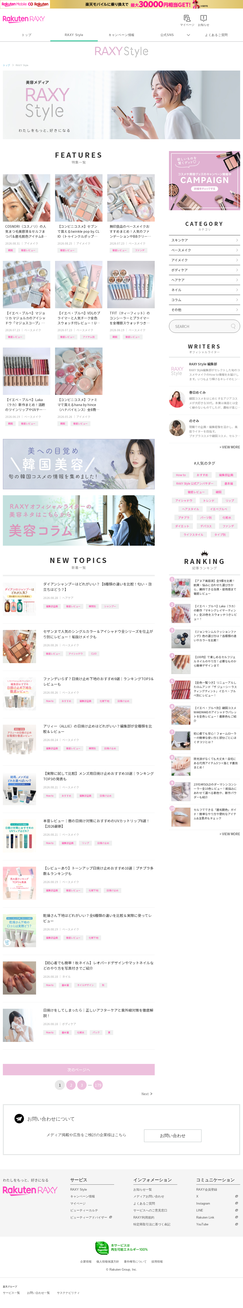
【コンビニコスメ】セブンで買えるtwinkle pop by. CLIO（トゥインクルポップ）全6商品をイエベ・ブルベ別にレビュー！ (78, 231)
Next (146, 1093)
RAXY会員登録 (206, 1189)
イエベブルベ (218, 509)
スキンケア (179, 240)
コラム (176, 299)
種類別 (92, 606)
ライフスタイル (193, 534)
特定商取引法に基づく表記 (151, 1224)
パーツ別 (206, 517)
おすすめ (66, 701)
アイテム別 (89, 337)
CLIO (94, 653)
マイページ (78, 1203)
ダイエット (182, 526)
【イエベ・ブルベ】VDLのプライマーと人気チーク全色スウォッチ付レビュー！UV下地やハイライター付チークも (78, 318)
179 (98, 1085)
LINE (199, 1210)
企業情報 (86, 1261)
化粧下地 (104, 701)
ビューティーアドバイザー (88, 1217)
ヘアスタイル (190, 509)
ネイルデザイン (85, 985)
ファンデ (140, 250)
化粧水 (80, 1032)
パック (96, 1032)
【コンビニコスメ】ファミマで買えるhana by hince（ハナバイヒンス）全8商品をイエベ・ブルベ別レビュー (78, 404)
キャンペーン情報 (121, 35)
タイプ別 (220, 534)
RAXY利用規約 (143, 1217)
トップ (26, 35)
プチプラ (183, 517)
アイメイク (31, 243)
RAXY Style (74, 35)
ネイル (66, 976)
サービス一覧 (11, 1293)
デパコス (206, 526)
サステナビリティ (68, 1293)
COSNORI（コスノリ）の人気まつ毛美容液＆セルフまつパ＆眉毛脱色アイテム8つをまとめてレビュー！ (26, 231)
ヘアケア (68, 598)
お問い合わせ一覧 (38, 1293)
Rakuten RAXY (24, 19)
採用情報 (157, 1261)
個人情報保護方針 (107, 1261)
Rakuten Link (205, 1217)
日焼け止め (123, 701)
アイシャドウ (76, 653)
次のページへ (78, 1069)
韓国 (10, 250)
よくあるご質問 (216, 35)
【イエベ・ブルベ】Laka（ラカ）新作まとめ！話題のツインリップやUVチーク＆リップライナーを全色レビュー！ (25, 404)
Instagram (203, 1203)
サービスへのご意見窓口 (150, 1210)
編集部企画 (52, 606)
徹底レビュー (28, 250)
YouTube (202, 1224)
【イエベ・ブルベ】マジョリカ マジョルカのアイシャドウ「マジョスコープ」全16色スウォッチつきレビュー (26, 318)
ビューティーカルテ (84, 1210)
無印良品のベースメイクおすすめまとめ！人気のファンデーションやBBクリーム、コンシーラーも (130, 231)
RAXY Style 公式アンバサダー (195, 483)
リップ (85, 843)
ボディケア (69, 1024)
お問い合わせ (173, 1135)
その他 (176, 309)
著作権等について (135, 1261)
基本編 (65, 985)
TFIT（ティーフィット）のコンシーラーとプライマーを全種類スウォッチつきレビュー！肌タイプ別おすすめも (130, 318)
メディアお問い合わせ (148, 1196)
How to (49, 701)
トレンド (209, 500)
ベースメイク (137, 243)
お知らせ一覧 (142, 1189)
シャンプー (110, 606)
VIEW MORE (230, 447)
